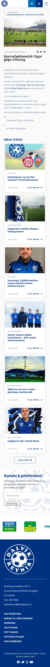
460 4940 (13, 599)
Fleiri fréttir (25, 460)
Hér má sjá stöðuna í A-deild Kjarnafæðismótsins (25, 112)
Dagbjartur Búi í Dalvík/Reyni (23, 440)
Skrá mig (12, 503)
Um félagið (11, 627)
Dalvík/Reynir (12, 613)
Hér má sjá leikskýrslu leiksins (16, 96)
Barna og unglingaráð (18, 618)
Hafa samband (13, 641)
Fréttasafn (13, 12)
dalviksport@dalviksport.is (18, 604)
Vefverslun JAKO (14, 636)
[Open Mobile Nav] (46, 3)
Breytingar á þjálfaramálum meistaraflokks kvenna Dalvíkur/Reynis (23, 283)
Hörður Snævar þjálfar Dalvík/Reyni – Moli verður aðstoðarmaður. (22, 337)
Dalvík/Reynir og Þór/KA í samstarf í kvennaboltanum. (23, 178)
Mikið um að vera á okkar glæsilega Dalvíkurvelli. (21, 390)
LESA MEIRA (33, 187)
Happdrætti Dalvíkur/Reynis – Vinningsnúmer (24, 230)
